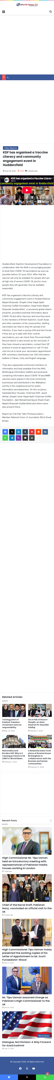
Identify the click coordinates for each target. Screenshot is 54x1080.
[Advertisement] (27, 44)
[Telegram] (12, 438)
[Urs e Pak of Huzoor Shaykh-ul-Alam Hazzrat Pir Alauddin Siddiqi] (40, 710)
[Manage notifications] (47, 1074)
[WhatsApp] (5, 438)
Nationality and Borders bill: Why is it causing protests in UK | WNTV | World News (13, 754)
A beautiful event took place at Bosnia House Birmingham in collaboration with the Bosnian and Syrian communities (39, 757)
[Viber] (18, 438)
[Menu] (3, 11)
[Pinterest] (32, 432)
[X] (12, 432)
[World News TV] (27, 4)
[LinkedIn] (18, 432)
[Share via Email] (25, 438)
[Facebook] (5, 432)
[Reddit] (38, 432)
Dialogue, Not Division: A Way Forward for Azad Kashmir (26, 1043)
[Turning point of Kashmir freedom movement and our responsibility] (14, 710)
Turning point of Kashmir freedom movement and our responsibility (12, 723)
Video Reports (10, 148)
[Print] (32, 438)
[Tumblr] (25, 432)
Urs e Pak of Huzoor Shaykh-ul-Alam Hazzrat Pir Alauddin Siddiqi (38, 723)
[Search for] (50, 11)
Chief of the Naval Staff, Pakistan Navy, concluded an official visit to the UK (27, 908)
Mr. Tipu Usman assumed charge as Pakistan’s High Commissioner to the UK (26, 1001)
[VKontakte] (45, 432)
